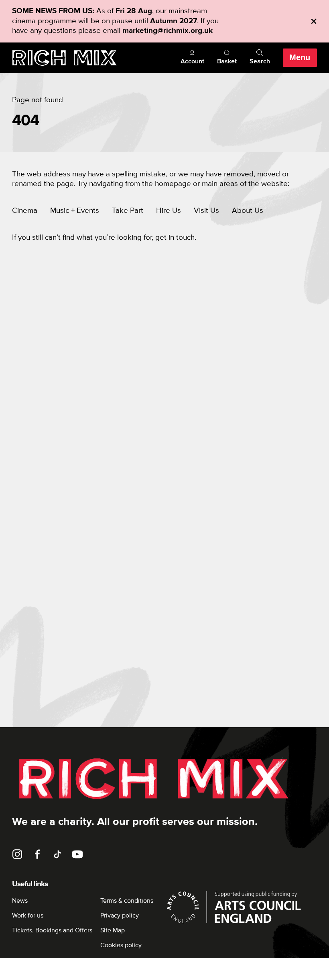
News (20, 901)
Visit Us (206, 210)
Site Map (112, 930)
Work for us (27, 916)
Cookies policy (121, 945)
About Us (247, 210)
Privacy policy (119, 916)
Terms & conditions (126, 901)
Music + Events (74, 210)
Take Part (127, 210)
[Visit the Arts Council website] (240, 907)
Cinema (24, 210)
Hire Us (168, 210)
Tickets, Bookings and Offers (52, 930)
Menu (299, 57)
